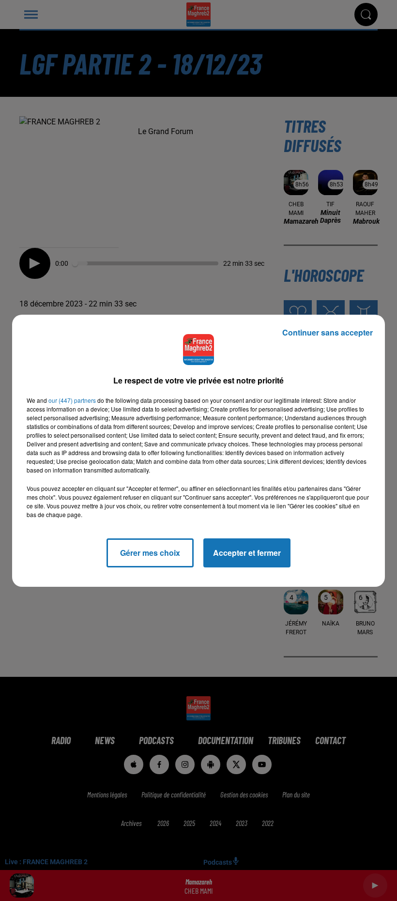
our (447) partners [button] (72, 400)
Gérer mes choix (150, 552)
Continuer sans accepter (327, 332)
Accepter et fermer (247, 552)
